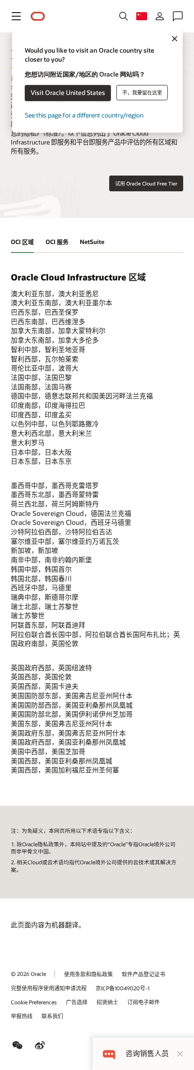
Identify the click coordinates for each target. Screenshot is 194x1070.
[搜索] (123, 16)
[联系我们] (177, 16)
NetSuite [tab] (92, 241)
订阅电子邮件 (143, 1002)
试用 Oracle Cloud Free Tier (146, 183)
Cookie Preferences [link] (34, 1002)
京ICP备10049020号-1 (122, 988)
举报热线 (21, 1016)
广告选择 (77, 1002)
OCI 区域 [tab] (22, 241)
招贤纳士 (107, 1002)
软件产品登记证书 (143, 974)
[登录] (159, 16)
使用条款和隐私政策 (88, 974)
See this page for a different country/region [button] (84, 115)
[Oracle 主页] (38, 16)
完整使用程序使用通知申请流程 (49, 988)
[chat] (108, 1053)
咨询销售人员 (147, 1053)
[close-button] (180, 1053)
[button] (16, 16)
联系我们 (52, 1016)
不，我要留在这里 (142, 92)
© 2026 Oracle (28, 973)
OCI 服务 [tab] (57, 241)
